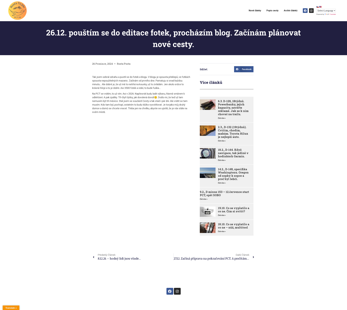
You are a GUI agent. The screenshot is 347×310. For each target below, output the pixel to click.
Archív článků (290, 10)
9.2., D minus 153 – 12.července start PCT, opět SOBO (224, 193)
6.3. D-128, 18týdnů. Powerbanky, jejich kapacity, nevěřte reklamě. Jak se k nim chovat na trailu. (233, 107)
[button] (244, 69)
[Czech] (317, 7)
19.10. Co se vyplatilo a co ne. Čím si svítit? (233, 209)
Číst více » (222, 118)
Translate (333, 14)
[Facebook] (305, 10)
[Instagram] (311, 10)
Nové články (255, 10)
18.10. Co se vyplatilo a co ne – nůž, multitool (233, 225)
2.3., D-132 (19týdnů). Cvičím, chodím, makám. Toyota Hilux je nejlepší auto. (233, 132)
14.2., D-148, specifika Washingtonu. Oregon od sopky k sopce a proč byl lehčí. (233, 174)
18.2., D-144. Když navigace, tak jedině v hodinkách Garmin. (233, 153)
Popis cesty (272, 10)
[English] (320, 7)
